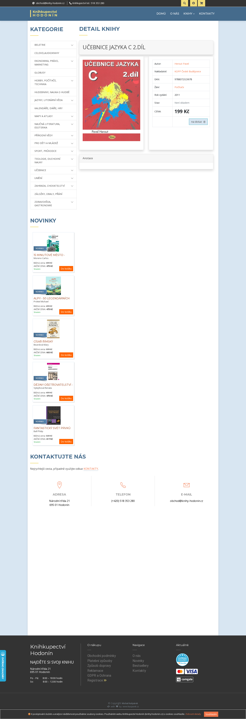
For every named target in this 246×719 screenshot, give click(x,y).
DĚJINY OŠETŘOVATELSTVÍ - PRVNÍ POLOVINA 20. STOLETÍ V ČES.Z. (53, 388)
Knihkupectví (45, 13)
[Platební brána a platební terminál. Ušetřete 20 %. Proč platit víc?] (184, 678)
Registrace (95, 680)
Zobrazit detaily (193, 713)
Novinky (138, 661)
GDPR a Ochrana (99, 675)
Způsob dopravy (99, 666)
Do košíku (66, 268)
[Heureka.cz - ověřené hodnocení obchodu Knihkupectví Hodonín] (182, 660)
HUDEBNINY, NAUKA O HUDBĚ (51, 92)
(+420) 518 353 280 (123, 501)
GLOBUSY (39, 72)
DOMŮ (161, 13)
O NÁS (174, 13)
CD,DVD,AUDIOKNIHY (46, 53)
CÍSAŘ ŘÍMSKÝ (43, 341)
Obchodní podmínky (101, 656)
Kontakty (139, 671)
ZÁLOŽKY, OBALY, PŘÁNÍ (48, 194)
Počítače (179, 87)
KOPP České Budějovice (188, 71)
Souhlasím (211, 714)
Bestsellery (140, 666)
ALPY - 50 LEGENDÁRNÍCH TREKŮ (52, 300)
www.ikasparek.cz (131, 706)
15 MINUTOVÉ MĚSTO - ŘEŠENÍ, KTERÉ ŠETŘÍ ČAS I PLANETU (52, 258)
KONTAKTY (207, 13)
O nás (137, 656)
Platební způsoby (99, 661)
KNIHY (187, 13)
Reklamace (95, 671)
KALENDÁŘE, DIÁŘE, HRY (48, 108)
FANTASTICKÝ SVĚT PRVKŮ (52, 428)
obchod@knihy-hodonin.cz (186, 501)
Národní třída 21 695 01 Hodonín (59, 503)
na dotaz (197, 122)
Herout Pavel (182, 63)
